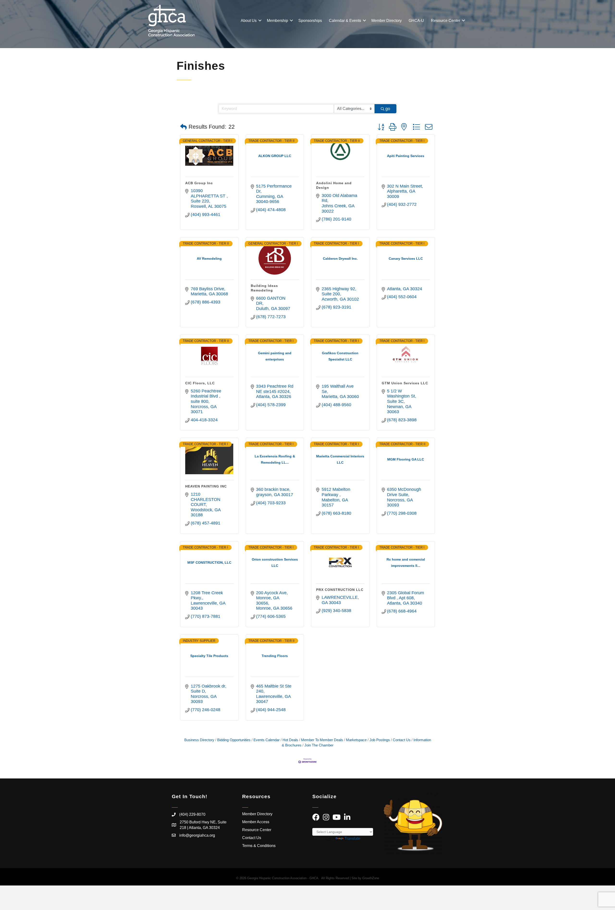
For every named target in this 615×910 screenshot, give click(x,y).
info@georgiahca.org (197, 835)
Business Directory (199, 740)
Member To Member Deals (322, 740)
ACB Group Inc (199, 183)
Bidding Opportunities (234, 740)
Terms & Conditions (259, 846)
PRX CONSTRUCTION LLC (339, 590)
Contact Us (402, 740)
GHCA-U (416, 21)
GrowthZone (370, 878)
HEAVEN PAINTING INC (206, 486)
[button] (183, 127)
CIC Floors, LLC (200, 383)
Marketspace (356, 740)
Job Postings (379, 740)
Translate (352, 838)
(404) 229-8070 (192, 814)
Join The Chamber (318, 745)
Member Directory (386, 21)
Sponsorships (310, 21)
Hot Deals (290, 740)
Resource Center (445, 21)
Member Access (255, 822)
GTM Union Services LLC (405, 383)
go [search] (387, 108)
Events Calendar (266, 740)
